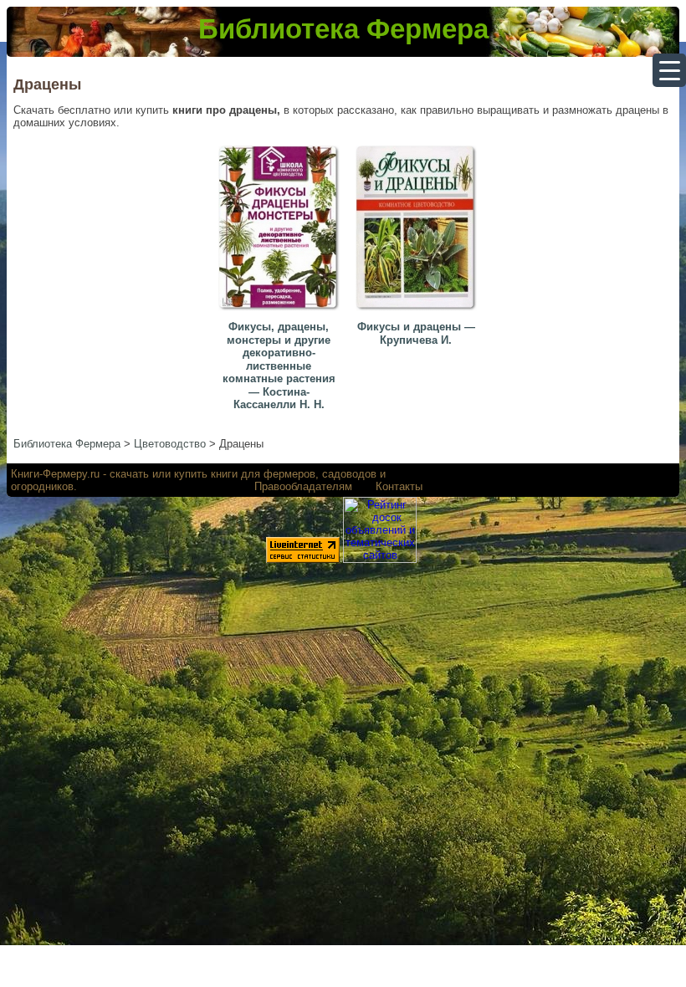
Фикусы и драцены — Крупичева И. (416, 333)
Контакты (399, 486)
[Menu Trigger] (669, 70)
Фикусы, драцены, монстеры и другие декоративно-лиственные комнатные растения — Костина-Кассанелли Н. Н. (279, 366)
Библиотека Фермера (343, 28)
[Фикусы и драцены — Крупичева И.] (418, 311)
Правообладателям (303, 486)
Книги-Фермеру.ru (55, 474)
